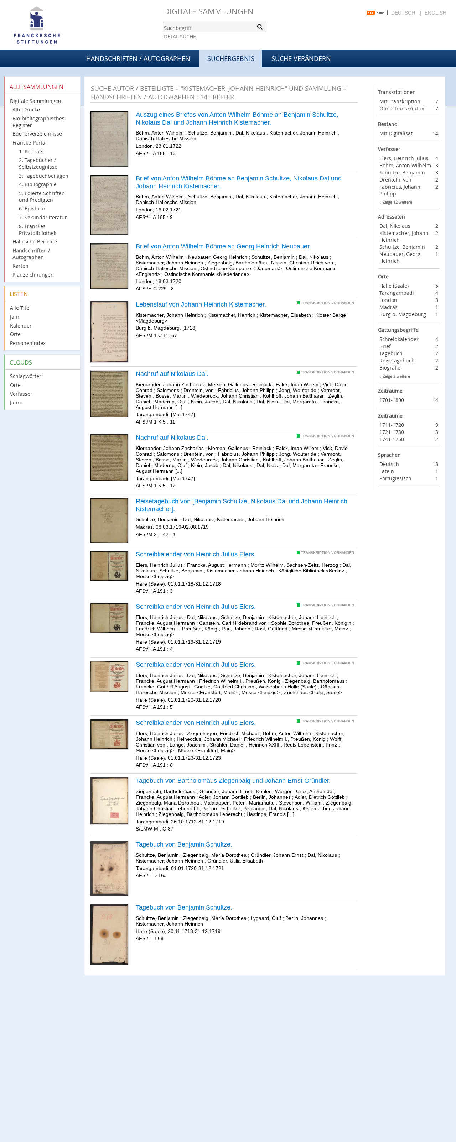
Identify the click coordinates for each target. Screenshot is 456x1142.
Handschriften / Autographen (138, 58)
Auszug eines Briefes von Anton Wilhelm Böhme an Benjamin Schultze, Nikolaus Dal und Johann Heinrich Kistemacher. (237, 118)
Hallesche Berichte (34, 241)
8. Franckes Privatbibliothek (37, 229)
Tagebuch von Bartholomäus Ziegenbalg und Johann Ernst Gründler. (233, 780)
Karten (20, 265)
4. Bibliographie (38, 184)
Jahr (15, 316)
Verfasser (21, 394)
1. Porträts (31, 151)
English (435, 13)
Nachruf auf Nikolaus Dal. (172, 373)
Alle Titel (20, 307)
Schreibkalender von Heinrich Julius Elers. (196, 554)
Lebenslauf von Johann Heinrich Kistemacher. (201, 304)
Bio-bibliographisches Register (38, 122)
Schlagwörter (25, 376)
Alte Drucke (26, 109)
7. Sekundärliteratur (43, 217)
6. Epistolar (32, 208)
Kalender (21, 325)
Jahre (16, 402)
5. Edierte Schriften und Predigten (42, 196)
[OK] (260, 26)
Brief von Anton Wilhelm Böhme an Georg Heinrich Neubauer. (223, 246)
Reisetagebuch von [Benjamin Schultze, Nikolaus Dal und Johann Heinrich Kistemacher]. (241, 505)
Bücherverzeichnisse (37, 133)
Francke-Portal (29, 142)
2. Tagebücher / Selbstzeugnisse (38, 163)
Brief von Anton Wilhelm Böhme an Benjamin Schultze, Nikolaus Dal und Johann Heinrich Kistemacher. (239, 182)
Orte (15, 334)
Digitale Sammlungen (209, 11)
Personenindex (28, 343)
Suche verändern (301, 58)
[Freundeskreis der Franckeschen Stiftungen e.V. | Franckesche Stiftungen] (57, 25)
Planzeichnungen (33, 274)
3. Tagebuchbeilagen (43, 175)
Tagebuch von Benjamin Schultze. (184, 844)
